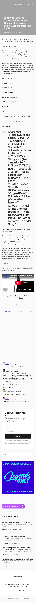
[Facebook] (12, 590)
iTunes (21, 298)
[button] (2, 4)
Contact (28, 584)
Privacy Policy (22, 586)
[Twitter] (16, 590)
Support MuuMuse (11, 584)
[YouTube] (23, 590)
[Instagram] (20, 590)
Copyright (13, 586)
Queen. (10, 83)
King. (7, 106)
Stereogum (7, 126)
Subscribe (18, 436)
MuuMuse (18, 4)
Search (32, 454)
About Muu (21, 584)
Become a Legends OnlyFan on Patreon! (18, 498)
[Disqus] (18, 336)
